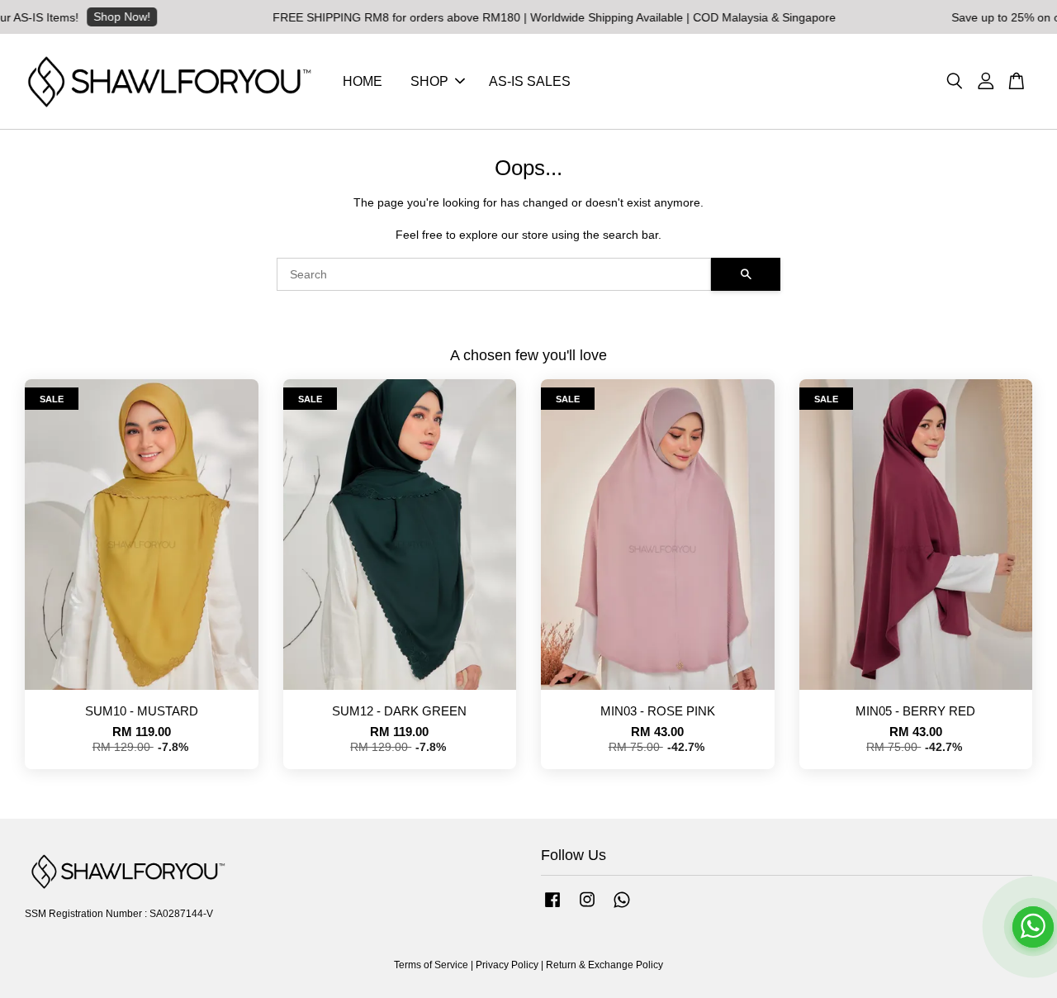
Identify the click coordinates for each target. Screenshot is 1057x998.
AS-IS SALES (530, 81)
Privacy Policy (507, 965)
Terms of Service (431, 965)
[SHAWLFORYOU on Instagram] (587, 908)
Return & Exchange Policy (604, 965)
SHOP (429, 81)
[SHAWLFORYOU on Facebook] (552, 908)
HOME (362, 81)
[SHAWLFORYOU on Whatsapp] (621, 908)
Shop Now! (101, 16)
